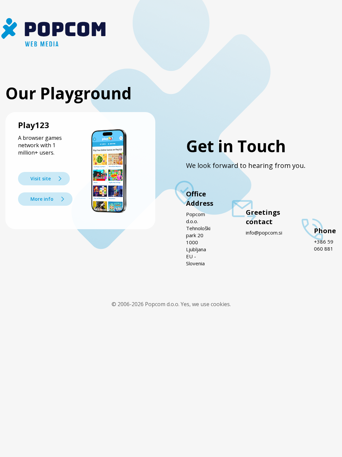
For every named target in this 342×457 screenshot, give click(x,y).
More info (41, 199)
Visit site (40, 178)
